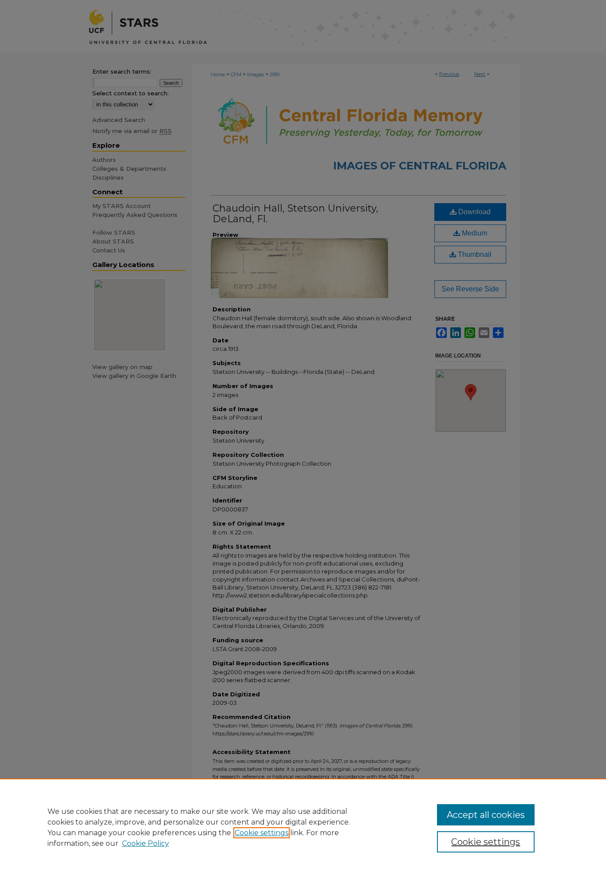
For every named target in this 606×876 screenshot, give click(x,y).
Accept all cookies (486, 814)
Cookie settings (261, 833)
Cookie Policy (145, 843)
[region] (303, 827)
